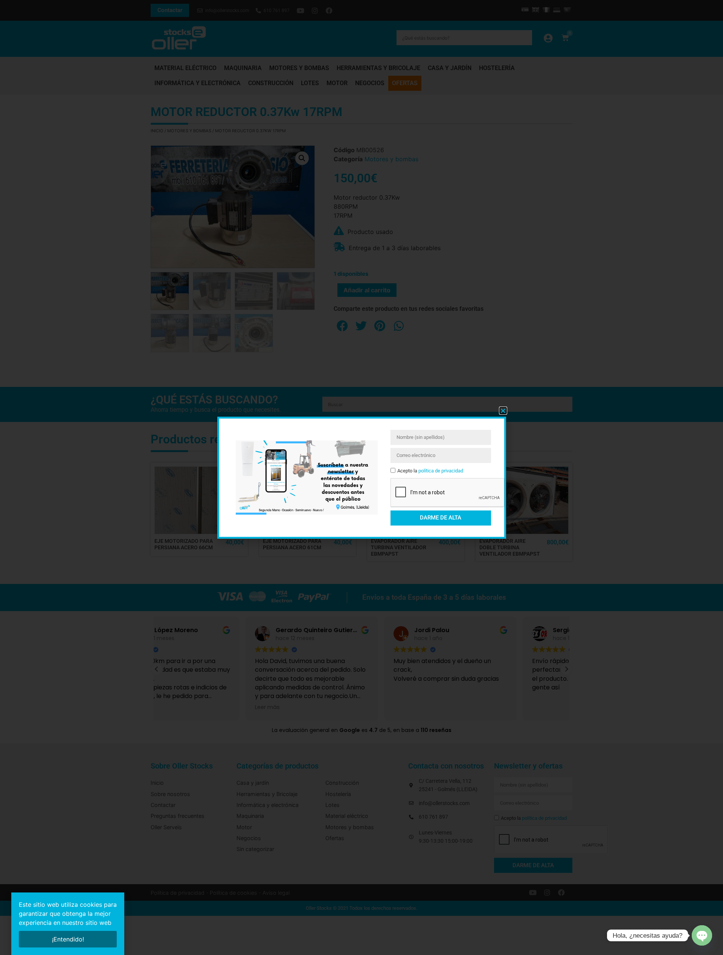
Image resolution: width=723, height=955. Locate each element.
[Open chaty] (702, 935)
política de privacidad (440, 471)
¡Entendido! (68, 939)
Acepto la (430, 471)
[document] (361, 477)
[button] (503, 411)
